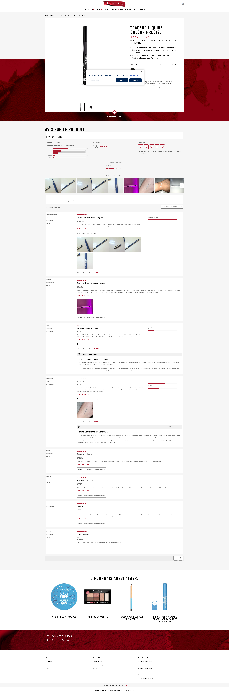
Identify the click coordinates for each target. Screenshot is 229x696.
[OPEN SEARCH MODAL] (183, 4)
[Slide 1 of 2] (80, 107)
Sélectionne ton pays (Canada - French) (113, 685)
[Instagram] (52, 640)
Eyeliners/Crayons (56, 15)
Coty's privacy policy (134, 75)
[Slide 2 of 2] (91, 107)
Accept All (135, 80)
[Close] (142, 72)
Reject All (122, 80)
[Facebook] (47, 640)
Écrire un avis (151, 37)
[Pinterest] (63, 640)
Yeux (46, 15)
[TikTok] (58, 640)
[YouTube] (68, 640)
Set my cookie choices (145, 678)
